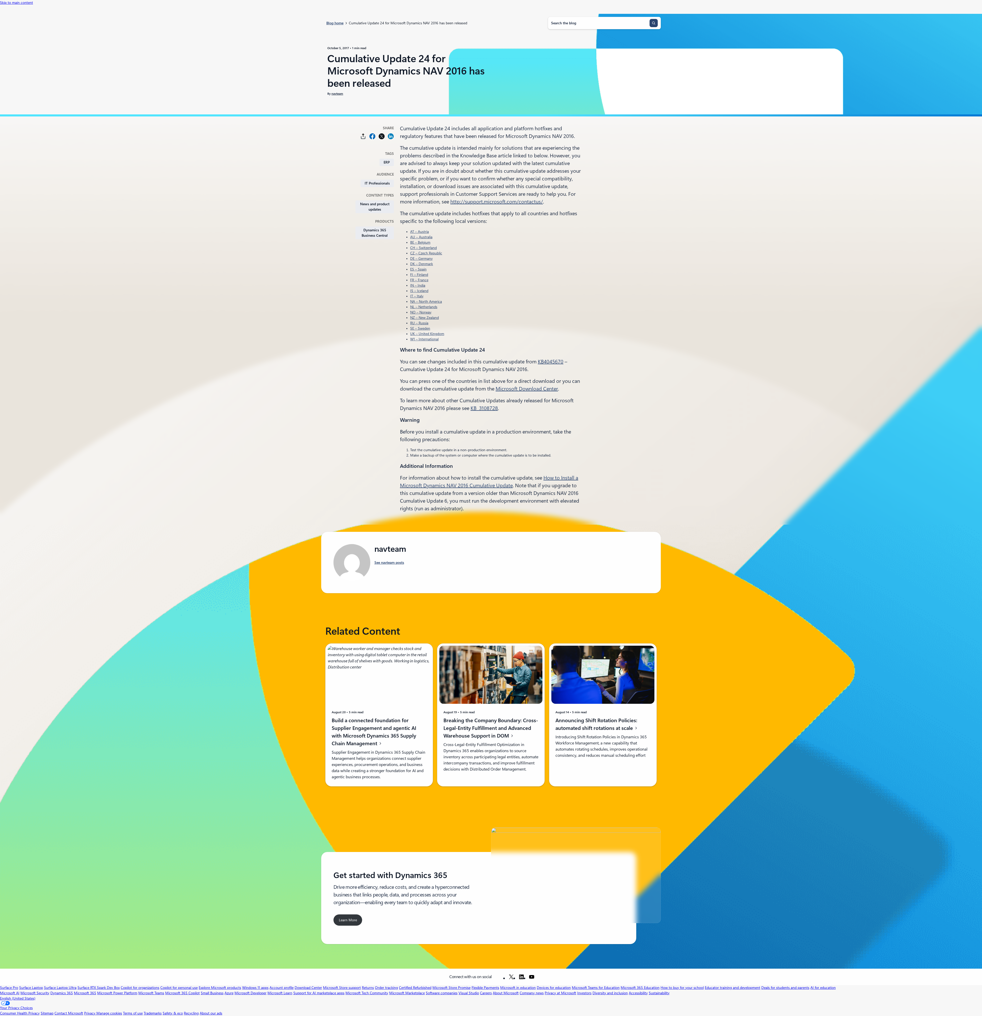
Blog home (334, 23)
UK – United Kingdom (427, 334)
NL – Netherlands (423, 307)
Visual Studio (469, 993)
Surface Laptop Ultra (60, 988)
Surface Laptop (31, 988)
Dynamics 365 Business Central (375, 232)
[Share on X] (381, 136)
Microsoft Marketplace (407, 993)
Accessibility (638, 993)
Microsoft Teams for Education (596, 988)
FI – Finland (419, 275)
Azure (229, 993)
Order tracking (386, 988)
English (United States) (17, 998)
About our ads (211, 1013)
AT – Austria (419, 232)
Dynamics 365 (61, 993)
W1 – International (424, 339)
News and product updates (374, 206)
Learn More (348, 920)
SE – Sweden (420, 328)
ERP (387, 162)
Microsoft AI (9, 993)
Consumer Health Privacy (20, 1013)
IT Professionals (377, 183)
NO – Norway (420, 312)
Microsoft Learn (279, 993)
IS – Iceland (419, 291)
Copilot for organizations (140, 988)
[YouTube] (532, 977)
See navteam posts (389, 562)
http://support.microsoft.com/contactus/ (496, 202)
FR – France (419, 280)
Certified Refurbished (415, 988)
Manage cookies (109, 1013)
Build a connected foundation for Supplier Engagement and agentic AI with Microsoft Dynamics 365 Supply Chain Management (374, 732)
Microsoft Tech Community (366, 993)
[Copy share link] (363, 136)
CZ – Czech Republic (426, 253)
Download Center (308, 988)
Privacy (90, 1013)
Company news (532, 993)
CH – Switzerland (423, 248)
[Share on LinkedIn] (391, 136)
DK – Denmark (421, 264)
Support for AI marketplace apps (318, 993)
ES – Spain (418, 269)
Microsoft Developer (250, 993)
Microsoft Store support (342, 988)
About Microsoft (506, 993)
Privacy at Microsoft (560, 993)
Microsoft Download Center (527, 389)
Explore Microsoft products (220, 988)
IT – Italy (416, 296)
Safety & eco (173, 1013)
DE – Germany (421, 258)
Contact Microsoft (68, 1013)
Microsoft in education (518, 988)
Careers (486, 993)
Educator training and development (732, 988)
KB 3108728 (484, 408)
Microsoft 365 (85, 993)
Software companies (441, 993)
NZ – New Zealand (424, 318)
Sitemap (47, 1013)
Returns (368, 988)
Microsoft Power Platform (117, 993)
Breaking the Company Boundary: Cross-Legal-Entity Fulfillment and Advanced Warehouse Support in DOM (490, 728)
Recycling (191, 1013)
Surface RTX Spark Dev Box (98, 988)
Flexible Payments (485, 988)
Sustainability (659, 993)
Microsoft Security (34, 993)
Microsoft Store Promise (451, 988)
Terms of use (133, 1013)
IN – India (417, 285)
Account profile (282, 988)
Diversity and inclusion (610, 993)
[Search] (654, 23)
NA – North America (426, 301)
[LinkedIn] (521, 977)
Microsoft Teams (151, 993)
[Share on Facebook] (372, 136)
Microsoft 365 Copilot (182, 993)
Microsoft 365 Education (640, 988)
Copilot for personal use (179, 988)
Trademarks (153, 1013)
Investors (584, 993)
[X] (511, 977)
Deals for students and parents (785, 988)
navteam (337, 93)
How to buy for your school (682, 988)
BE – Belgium (420, 242)
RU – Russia (419, 323)
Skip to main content (16, 3)
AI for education (823, 988)
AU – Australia (421, 237)
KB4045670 (550, 362)
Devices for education (554, 988)
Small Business (212, 993)
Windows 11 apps (255, 988)
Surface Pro (9, 988)
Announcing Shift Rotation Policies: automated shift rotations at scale (596, 724)
